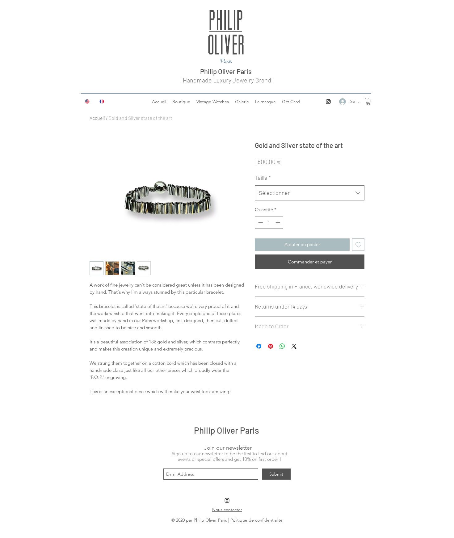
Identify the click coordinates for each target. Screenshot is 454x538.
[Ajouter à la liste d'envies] (358, 244)
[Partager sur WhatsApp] (282, 346)
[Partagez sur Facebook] (259, 346)
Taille (263, 177)
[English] (88, 101)
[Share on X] (294, 346)
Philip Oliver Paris (227, 71)
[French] (102, 101)
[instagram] (328, 102)
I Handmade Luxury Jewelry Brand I (227, 80)
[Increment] (278, 222)
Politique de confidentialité (256, 520)
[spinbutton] (269, 222)
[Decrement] (260, 222)
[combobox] (309, 193)
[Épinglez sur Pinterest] (270, 346)
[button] (368, 102)
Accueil (97, 118)
